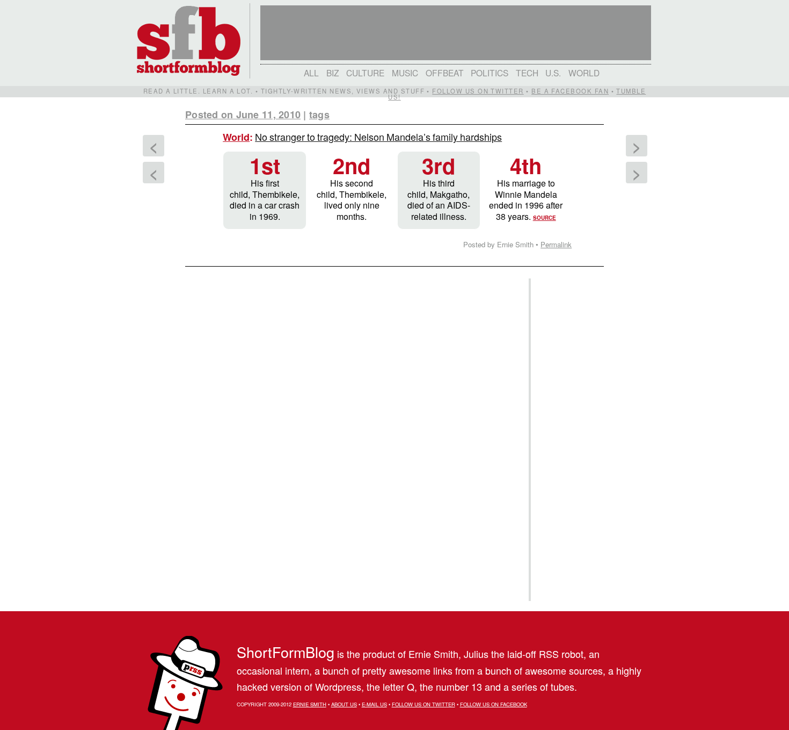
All (311, 72)
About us (344, 704)
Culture (365, 72)
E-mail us (374, 704)
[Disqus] (351, 406)
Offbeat (445, 72)
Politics (489, 72)
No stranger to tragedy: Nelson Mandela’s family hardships (378, 137)
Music (405, 72)
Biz (332, 72)
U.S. (553, 72)
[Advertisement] (566, 439)
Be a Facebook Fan (570, 91)
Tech (527, 72)
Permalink (556, 244)
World (584, 72)
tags (319, 114)
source (544, 217)
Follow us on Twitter (477, 91)
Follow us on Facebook (493, 704)
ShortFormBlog (285, 651)
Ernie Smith (309, 704)
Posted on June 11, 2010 (243, 114)
